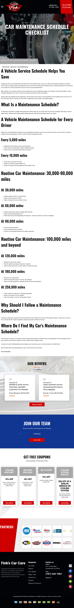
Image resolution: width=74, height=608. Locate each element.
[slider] (37, 367)
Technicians (37, 433)
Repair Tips (13, 66)
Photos (30, 569)
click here (37, 440)
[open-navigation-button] (2, 6)
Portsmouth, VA (13, 382)
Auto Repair (32, 571)
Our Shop (31, 566)
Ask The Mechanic (5, 351)
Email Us (48, 577)
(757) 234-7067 (66, 7)
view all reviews (37, 404)
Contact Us (32, 577)
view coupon (9, 503)
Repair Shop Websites (29, 596)
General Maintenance (22, 66)
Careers (31, 580)
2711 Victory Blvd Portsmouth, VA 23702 (19, 60)
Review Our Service (34, 583)
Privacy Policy (57, 596)
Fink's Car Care (5, 66)
